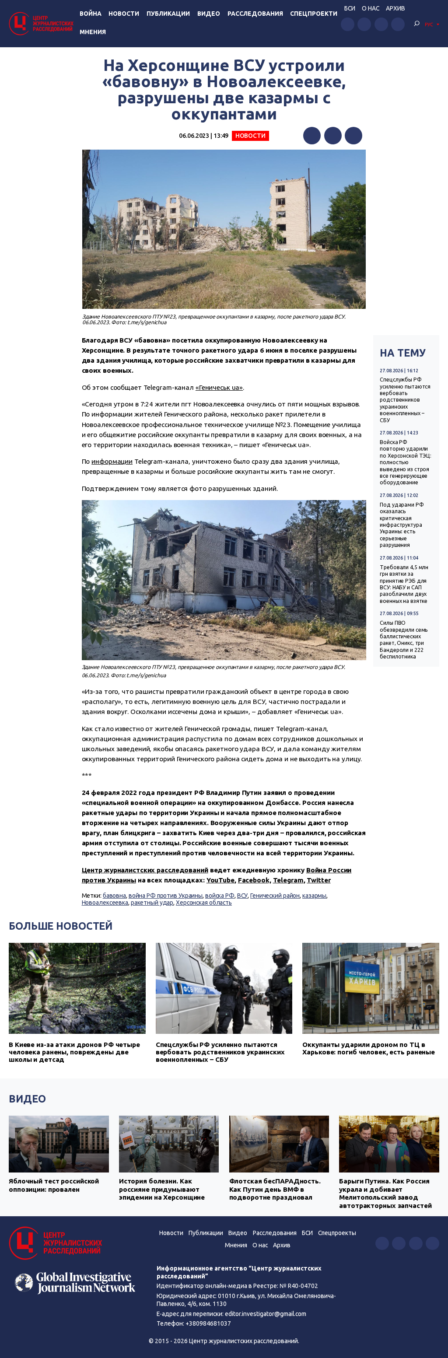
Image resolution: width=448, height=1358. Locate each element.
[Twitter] (333, 135)
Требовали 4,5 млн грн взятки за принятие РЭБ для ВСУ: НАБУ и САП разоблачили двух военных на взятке (404, 584)
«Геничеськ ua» (219, 387)
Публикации (168, 13)
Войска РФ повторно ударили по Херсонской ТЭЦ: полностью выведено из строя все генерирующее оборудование (405, 462)
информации (112, 461)
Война (91, 13)
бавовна (114, 895)
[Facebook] (312, 135)
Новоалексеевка (105, 902)
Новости (123, 13)
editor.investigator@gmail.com (265, 1313)
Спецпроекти (313, 13)
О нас (370, 8)
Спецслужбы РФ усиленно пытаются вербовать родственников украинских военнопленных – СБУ (405, 400)
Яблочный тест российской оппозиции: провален (54, 1185)
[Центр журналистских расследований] (42, 23)
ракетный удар (152, 902)
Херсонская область (204, 902)
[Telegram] (353, 135)
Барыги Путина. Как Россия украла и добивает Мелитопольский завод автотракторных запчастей (385, 1193)
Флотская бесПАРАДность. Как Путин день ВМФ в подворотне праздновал (275, 1189)
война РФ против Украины (166, 895)
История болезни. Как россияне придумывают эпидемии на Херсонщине (162, 1189)
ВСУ (242, 895)
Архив (395, 8)
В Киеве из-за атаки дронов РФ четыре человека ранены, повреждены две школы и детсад (74, 1052)
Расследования (255, 13)
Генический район (275, 895)
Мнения (93, 31)
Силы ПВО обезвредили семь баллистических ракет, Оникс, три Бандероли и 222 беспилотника (404, 639)
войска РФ (219, 895)
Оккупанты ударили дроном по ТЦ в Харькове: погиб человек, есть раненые (368, 1048)
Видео (208, 13)
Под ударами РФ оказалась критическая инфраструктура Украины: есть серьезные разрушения (402, 525)
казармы (314, 895)
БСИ (349, 8)
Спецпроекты (337, 1232)
